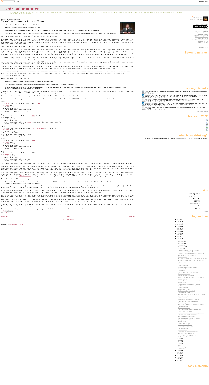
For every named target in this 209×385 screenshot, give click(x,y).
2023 (178, 219)
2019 (178, 226)
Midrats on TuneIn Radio (201, 37)
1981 (29, 122)
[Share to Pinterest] (12, 211)
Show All (206, 211)
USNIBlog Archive (203, 41)
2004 (178, 360)
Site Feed (205, 28)
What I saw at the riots (184, 289)
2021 (178, 223)
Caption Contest (182, 336)
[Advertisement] (197, 152)
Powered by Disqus (202, 111)
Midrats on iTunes (203, 30)
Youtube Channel (203, 47)
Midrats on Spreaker (202, 32)
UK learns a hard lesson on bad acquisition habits (191, 253)
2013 (178, 236)
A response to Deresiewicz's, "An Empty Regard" (191, 260)
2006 (178, 357)
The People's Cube (194, 196)
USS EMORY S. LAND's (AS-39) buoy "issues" (191, 313)
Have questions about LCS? (185, 292)
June (179, 340)
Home (68, 216)
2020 (178, 224)
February (181, 347)
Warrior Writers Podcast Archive (199, 39)
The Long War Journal (193, 207)
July (179, 338)
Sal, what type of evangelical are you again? (189, 318)
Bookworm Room (194, 203)
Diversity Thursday (183, 265)
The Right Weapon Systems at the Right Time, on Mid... (193, 258)
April (179, 343)
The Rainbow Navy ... (184, 308)
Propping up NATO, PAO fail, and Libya (188, 250)
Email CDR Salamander (201, 24)
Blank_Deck (148, 99)
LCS (49, 200)
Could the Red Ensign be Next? (186, 291)
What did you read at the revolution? (187, 314)
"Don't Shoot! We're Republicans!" (187, 335)
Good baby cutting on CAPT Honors (187, 267)
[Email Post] (8, 212)
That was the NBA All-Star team (186, 316)
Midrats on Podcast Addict (201, 35)
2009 (178, 352)
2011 (178, 240)
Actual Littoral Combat (184, 323)
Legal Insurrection (194, 193)
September (181, 246)
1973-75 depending (38, 128)
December (181, 241)
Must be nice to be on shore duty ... (187, 269)
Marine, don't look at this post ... (186, 275)
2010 (178, 350)
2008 (178, 353)
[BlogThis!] (8, 211)
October (180, 245)
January (180, 348)
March (180, 345)
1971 (33, 116)
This (3, 24)
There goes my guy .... (184, 296)
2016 (178, 231)
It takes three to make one (185, 325)
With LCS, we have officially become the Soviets (191, 277)
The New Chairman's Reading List (187, 255)
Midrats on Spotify (203, 38)
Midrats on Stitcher (203, 34)
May (179, 342)
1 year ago (172, 97)
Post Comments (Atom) (16, 224)
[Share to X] (9, 211)
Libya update (181, 270)
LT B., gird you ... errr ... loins (185, 326)
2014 (178, 235)
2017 (178, 229)
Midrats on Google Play (201, 31)
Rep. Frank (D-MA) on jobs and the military (189, 309)
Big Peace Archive (203, 42)
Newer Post (4, 216)
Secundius (148, 95)
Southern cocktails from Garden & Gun (185, 138)
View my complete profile (196, 19)
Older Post (132, 216)
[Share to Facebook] (11, 211)
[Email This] (6, 211)
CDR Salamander (22, 8)
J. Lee (146, 91)
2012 (178, 238)
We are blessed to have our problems (188, 331)
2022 (178, 221)
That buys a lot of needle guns (186, 333)
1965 (39, 103)
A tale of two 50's (182, 262)
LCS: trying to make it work (185, 311)
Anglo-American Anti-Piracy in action (188, 301)
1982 (33, 140)
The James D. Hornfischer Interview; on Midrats (191, 304)
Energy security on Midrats (185, 319)
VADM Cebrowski (25, 176)
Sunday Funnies (182, 257)
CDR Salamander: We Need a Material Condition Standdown (155, 97)
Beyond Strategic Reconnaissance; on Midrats (190, 280)
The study (6, 103)
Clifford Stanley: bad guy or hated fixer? (188, 272)
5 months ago (170, 93)
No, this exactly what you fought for (187, 286)
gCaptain (197, 200)
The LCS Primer (182, 330)
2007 (178, 355)
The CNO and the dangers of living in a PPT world (22, 21)
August (180, 248)
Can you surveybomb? (184, 274)
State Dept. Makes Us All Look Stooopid (188, 299)
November (181, 243)
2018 (178, 228)
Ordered (6, 105)
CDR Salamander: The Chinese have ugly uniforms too (154, 93)
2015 (178, 233)
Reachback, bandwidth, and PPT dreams (189, 284)
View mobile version (68, 219)
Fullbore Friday (182, 263)
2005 (178, 359)
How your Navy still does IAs (186, 252)
